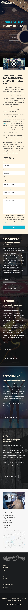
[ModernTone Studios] (7, 2)
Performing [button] (14, 41)
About (4, 566)
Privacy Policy (6, 586)
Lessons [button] (14, 37)
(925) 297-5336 (23, 598)
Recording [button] (14, 32)
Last (4, 177)
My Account (5, 575)
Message (7, 197)
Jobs (4, 570)
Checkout (5, 578)
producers (5, 123)
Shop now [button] (8, 472)
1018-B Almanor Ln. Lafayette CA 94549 (10, 598)
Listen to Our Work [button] (11, 288)
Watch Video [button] (9, 284)
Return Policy (6, 587)
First (4, 169)
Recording (11, 238)
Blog (4, 580)
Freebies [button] (7, 481)
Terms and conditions (8, 584)
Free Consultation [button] (11, 358)
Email (6, 181)
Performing (11, 376)
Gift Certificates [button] (10, 476)
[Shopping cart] (19, 2)
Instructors (5, 567)
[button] (24, 2)
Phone (7, 189)
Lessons (9, 301)
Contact (5, 569)
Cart (4, 576)
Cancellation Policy (7, 589)
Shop (6, 436)
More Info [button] (8, 279)
